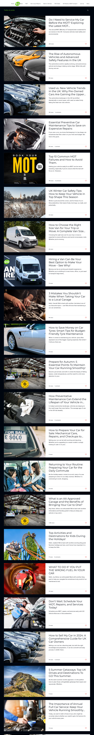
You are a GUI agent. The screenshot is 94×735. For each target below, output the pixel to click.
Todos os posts (9, 10)
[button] (88, 10)
